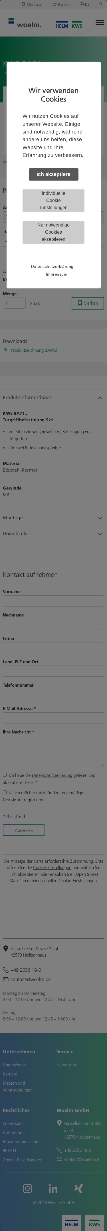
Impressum (57, 274)
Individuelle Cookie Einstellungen (54, 200)
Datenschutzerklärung (52, 266)
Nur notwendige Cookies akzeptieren (53, 232)
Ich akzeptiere (53, 174)
